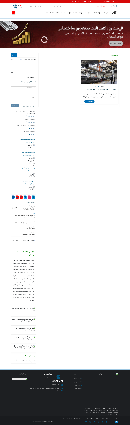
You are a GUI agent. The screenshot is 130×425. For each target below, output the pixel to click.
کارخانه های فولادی (61, 6)
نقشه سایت (85, 419)
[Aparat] (21, 197)
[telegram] (86, 422)
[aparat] (98, 422)
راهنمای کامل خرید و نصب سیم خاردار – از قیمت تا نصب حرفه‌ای (23, 209)
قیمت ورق (24, 360)
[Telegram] (33, 197)
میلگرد (104, 13)
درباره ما (115, 419)
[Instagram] (29, 197)
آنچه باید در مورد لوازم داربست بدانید (24, 223)
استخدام (102, 419)
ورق (87, 13)
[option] (51, 2)
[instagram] (90, 422)
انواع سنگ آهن (30, 228)
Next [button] (92, 2)
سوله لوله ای (32, 227)
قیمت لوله (32, 362)
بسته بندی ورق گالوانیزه (28, 234)
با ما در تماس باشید (22, 6)
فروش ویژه (113, 6)
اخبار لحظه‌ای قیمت (101, 6)
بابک (34, 221)
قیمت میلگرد (77, 379)
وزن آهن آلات (52, 6)
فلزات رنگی (51, 13)
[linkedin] (106, 422)
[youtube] (102, 422)
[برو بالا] (116, 422)
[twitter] (94, 422)
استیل (46, 13)
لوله (58, 13)
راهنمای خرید (40, 6)
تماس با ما (108, 419)
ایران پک (33, 233)
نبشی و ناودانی (65, 13)
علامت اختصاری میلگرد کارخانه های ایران (71, 419)
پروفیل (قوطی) (77, 13)
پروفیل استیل (32, 360)
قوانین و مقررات (94, 419)
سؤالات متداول (33, 6)
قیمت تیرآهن (96, 13)
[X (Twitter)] (25, 197)
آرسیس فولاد (32, 206)
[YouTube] (17, 197)
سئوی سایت (44, 421)
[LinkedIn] (13, 197)
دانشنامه (46, 6)
